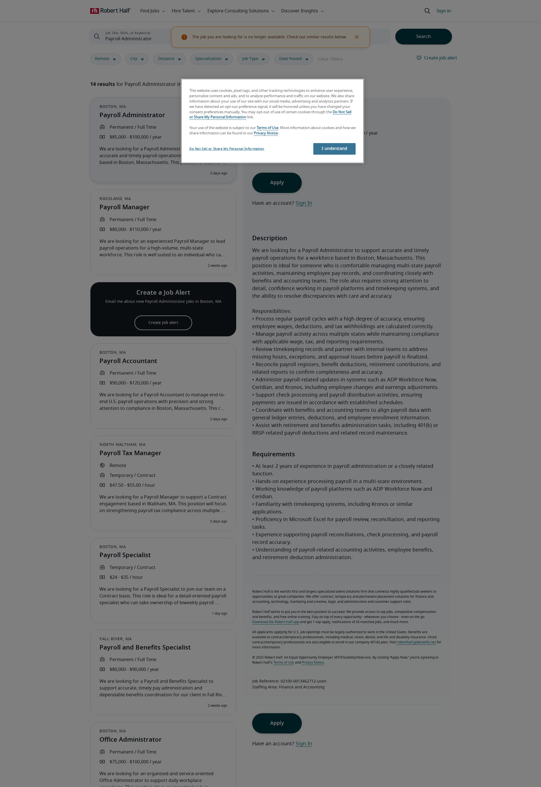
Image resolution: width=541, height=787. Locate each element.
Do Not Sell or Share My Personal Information (226, 148)
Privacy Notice (266, 133)
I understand (334, 149)
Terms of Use (267, 128)
